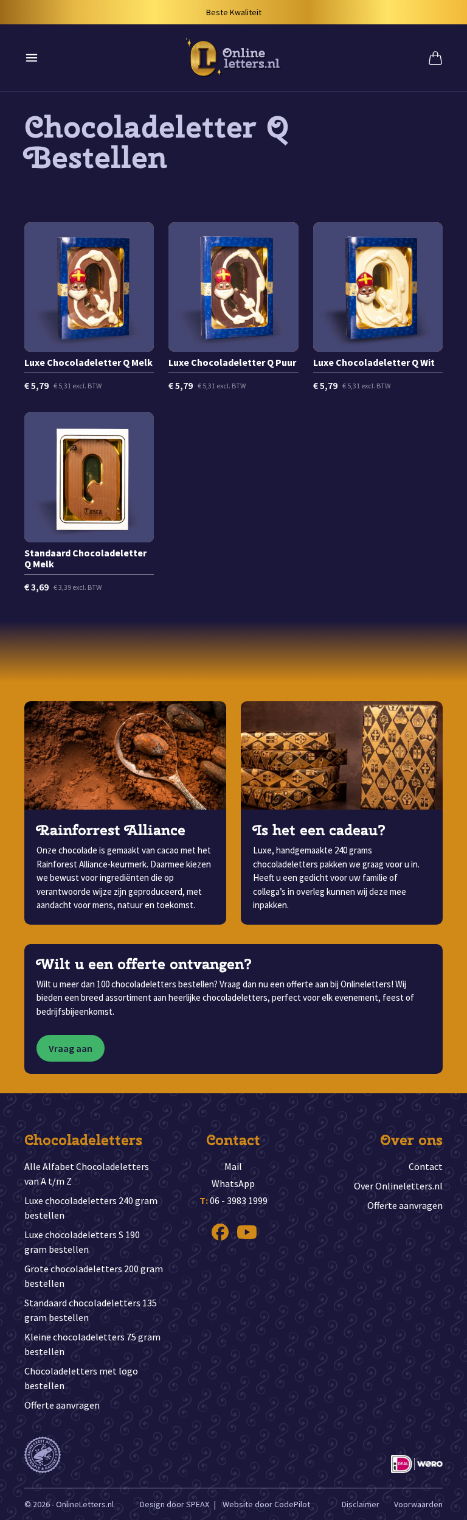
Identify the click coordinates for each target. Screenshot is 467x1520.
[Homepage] (233, 58)
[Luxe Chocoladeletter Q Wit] (378, 307)
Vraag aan (70, 1048)
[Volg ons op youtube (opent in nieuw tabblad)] (247, 1232)
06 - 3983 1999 (233, 1200)
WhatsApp (233, 1183)
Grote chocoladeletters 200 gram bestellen (93, 1276)
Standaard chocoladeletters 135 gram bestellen (90, 1310)
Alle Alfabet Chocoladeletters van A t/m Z (86, 1173)
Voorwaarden (418, 1504)
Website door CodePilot (266, 1504)
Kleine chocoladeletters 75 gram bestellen (92, 1344)
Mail (233, 1166)
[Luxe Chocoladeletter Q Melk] (89, 307)
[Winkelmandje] (435, 58)
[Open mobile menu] (31, 58)
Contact (426, 1166)
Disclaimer (360, 1504)
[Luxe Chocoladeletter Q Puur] (233, 307)
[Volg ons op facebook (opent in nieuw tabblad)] (220, 1232)
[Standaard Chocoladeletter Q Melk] (89, 503)
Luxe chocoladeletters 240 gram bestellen (90, 1207)
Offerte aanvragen (62, 1405)
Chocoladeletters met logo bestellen (81, 1378)
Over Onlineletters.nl (398, 1186)
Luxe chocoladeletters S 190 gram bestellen (82, 1241)
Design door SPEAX (174, 1504)
